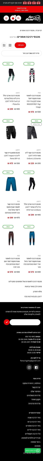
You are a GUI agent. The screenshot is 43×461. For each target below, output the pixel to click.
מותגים (37, 446)
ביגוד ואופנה (35, 442)
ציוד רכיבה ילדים (33, 430)
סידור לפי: (35, 53)
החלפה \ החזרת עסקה (31, 383)
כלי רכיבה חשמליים (32, 434)
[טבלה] (10, 45)
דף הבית (39, 30)
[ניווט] (6, 18)
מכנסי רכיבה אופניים (27, 30)
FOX (39, 93)
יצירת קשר (36, 387)
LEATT (18, 93)
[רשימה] (4, 45)
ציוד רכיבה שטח (34, 417)
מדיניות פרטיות (34, 403)
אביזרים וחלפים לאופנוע (31, 438)
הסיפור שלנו (35, 391)
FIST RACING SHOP (29, 453)
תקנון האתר (35, 399)
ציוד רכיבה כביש (34, 421)
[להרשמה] (7, 322)
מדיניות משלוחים (33, 395)
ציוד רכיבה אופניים (33, 426)
